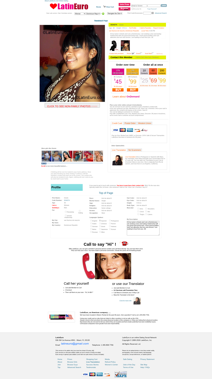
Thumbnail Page (101, 21)
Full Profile (132, 28)
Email (138, 53)
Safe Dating (127, 359)
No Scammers (134, 150)
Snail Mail (148, 53)
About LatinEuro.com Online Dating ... (57, 1)
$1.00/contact (118, 86)
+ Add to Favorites (145, 28)
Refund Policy (110, 362)
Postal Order (130, 123)
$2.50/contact (144, 85)
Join (59, 365)
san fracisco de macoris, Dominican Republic (124, 31)
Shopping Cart (91, 359)
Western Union (144, 123)
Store (103, 213)
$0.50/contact (133, 86)
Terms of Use (128, 367)
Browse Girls (72, 362)
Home (98, 7)
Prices (69, 359)
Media (107, 359)
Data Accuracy (160, 53)
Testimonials (91, 367)
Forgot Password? (152, 9)
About (60, 362)
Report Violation (158, 28)
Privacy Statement (147, 359)
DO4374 (67, 200)
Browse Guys (72, 365)
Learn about (126, 96)
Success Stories (92, 365)
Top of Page (106, 192)
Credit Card (117, 123)
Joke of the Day (129, 365)
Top (59, 367)
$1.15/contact (153, 85)
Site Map (143, 365)
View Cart (110, 7)
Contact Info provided (116, 53)
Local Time (145, 31)
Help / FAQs (145, 367)
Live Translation (119, 150)
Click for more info (125, 301)
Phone (129, 53)
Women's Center (111, 365)
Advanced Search (161, 13)
